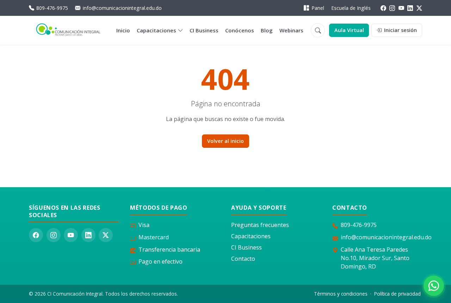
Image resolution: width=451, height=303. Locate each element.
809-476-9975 (52, 8)
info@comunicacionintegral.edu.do (122, 8)
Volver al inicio (225, 141)
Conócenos (239, 30)
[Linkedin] (410, 8)
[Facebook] (383, 8)
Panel (317, 8)
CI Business (204, 30)
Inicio (123, 30)
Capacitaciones (156, 30)
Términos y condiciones (340, 293)
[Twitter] (419, 8)
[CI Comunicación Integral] (68, 30)
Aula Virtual (349, 30)
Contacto (243, 259)
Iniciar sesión (400, 30)
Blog (267, 30)
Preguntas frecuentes (260, 225)
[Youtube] (401, 8)
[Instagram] (392, 8)
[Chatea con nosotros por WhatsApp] (434, 286)
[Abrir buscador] (318, 30)
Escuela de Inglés (351, 8)
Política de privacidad (397, 293)
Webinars (291, 30)
